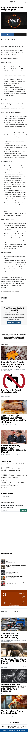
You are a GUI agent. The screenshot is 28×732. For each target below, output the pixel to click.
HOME (3, 726)
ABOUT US (8, 726)
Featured (16, 304)
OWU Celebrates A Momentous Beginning (15, 582)
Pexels (9, 291)
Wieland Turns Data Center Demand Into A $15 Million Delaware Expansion (16, 571)
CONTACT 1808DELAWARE (18, 727)
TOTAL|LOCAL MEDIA (15, 611)
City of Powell (4, 304)
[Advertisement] (14, 530)
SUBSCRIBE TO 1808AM (14, 322)
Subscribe (23, 510)
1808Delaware (14, 2)
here (22, 338)
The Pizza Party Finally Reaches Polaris (14, 576)
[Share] (7, 34)
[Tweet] (20, 34)
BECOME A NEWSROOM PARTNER (18, 726)
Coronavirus (10, 304)
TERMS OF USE (7, 727)
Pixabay (17, 291)
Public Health (21, 304)
